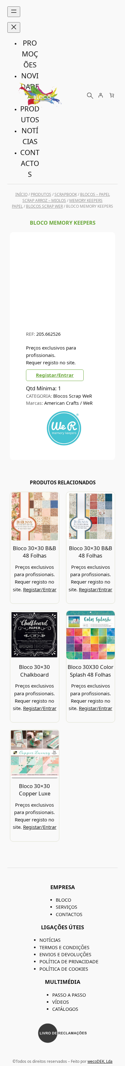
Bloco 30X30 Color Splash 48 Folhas (90, 670)
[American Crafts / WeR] (64, 444)
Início (21, 194)
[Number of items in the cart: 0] (111, 95)
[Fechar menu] (13, 27)
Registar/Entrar (55, 375)
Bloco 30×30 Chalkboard (34, 670)
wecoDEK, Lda (100, 1061)
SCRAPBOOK (65, 194)
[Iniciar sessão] (100, 95)
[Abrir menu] (13, 11)
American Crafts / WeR (68, 403)
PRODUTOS (41, 194)
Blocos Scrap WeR (44, 206)
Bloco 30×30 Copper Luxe (34, 789)
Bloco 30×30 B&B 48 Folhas (34, 551)
